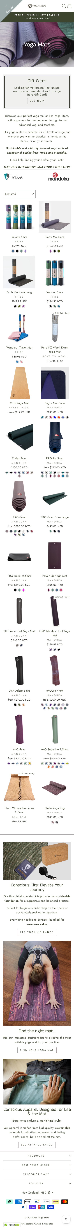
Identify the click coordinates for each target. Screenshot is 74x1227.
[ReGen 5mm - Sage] (21, 251)
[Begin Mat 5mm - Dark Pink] (50, 417)
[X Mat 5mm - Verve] (27, 472)
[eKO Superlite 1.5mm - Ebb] (61, 767)
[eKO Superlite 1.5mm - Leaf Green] (42, 763)
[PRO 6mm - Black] (19, 531)
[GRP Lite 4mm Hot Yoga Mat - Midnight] (54, 649)
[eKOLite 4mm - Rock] (48, 708)
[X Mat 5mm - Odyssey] (23, 472)
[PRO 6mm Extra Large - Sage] (50, 531)
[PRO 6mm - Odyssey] (23, 534)
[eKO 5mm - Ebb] (17, 763)
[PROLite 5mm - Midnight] (42, 472)
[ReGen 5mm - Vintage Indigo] (13, 251)
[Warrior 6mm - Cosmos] (50, 306)
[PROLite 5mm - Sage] (42, 476)
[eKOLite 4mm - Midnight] (54, 704)
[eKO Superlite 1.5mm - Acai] (54, 763)
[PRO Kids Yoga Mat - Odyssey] (57, 590)
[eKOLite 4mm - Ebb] (46, 704)
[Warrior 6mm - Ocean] (58, 306)
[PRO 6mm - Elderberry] (7, 531)
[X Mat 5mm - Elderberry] (19, 476)
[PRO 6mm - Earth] (19, 534)
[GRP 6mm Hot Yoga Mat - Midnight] (21, 645)
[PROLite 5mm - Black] (54, 472)
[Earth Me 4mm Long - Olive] (19, 306)
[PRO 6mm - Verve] (31, 531)
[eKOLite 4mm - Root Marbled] (42, 704)
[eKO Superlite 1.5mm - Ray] (48, 767)
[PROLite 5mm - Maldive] (63, 476)
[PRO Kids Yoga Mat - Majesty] (61, 590)
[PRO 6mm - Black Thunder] (27, 531)
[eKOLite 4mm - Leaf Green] (52, 708)
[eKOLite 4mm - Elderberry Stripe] (61, 708)
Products (36, 1156)
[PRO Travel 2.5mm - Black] (15, 590)
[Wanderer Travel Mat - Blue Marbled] (17, 361)
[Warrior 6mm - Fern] (54, 306)
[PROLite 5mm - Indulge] (50, 476)
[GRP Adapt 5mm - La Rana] (19, 704)
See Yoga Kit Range (37, 932)
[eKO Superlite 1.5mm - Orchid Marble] (52, 767)
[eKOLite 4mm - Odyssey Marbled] (57, 708)
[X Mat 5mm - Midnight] (19, 472)
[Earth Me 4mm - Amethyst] (50, 251)
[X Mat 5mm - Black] (11, 472)
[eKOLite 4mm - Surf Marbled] (44, 708)
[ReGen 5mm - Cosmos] (17, 251)
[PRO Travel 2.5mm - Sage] (19, 590)
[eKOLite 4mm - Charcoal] (58, 704)
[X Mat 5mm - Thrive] (7, 472)
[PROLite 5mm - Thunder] (67, 472)
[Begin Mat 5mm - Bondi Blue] (42, 417)
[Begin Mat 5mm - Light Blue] (54, 417)
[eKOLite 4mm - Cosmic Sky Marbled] (63, 704)
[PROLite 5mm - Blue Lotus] (67, 476)
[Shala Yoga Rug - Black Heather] (57, 822)
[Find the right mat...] (37, 983)
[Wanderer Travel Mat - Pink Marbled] (21, 361)
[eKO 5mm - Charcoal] (21, 763)
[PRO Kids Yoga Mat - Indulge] (48, 590)
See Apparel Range (37, 1144)
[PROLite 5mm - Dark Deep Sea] (63, 472)
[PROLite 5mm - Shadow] (46, 476)
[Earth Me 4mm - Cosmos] (54, 251)
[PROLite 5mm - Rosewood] (58, 476)
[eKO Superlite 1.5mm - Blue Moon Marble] (57, 767)
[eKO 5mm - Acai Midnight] (9, 763)
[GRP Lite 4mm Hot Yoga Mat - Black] (58, 649)
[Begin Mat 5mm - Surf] (63, 417)
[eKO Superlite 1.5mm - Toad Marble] (46, 763)
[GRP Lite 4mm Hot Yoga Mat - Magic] (50, 649)
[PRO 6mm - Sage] (15, 531)
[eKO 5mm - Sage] (25, 763)
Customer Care (36, 1174)
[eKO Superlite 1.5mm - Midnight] (50, 763)
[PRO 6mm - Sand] (23, 531)
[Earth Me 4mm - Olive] (58, 251)
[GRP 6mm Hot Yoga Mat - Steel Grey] (17, 645)
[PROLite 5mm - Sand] (58, 472)
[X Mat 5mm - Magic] (15, 472)
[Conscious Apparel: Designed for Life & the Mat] (37, 1081)
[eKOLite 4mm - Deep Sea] (65, 708)
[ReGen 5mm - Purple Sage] (25, 251)
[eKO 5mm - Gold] (29, 763)
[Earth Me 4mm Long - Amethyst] (23, 306)
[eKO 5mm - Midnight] (13, 763)
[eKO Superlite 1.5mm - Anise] (67, 763)
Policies (36, 1183)
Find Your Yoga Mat (37, 1050)
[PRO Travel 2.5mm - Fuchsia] (23, 590)
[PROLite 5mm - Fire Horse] (46, 472)
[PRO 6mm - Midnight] (11, 531)
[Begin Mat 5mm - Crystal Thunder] (67, 417)
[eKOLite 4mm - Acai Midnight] (50, 704)
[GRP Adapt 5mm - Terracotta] (23, 704)
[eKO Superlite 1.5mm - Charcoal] (58, 763)
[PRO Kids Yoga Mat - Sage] (52, 590)
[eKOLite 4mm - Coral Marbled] (67, 704)
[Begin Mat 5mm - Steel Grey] (46, 417)
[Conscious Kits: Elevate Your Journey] (37, 861)
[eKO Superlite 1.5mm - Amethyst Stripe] (63, 763)
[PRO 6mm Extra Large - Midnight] (58, 531)
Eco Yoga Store (36, 1165)
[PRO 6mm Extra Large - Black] (54, 531)
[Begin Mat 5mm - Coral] (58, 417)
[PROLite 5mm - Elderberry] (54, 476)
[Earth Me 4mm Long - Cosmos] (15, 306)
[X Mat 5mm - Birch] (31, 472)
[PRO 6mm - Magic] (15, 534)
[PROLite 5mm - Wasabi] (50, 472)
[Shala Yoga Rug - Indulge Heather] (52, 822)
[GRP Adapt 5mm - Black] (15, 704)
